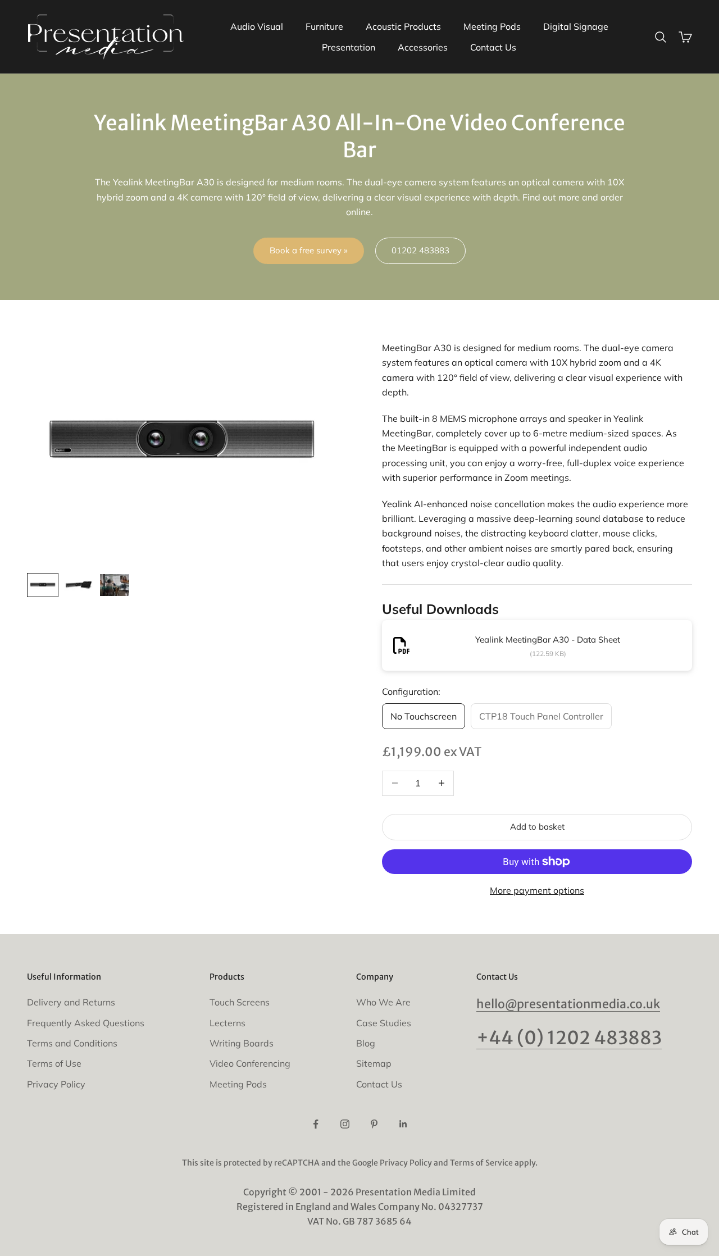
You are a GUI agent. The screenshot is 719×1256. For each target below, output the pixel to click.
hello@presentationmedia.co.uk (568, 1004)
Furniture (324, 26)
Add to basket (537, 826)
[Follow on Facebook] (315, 1124)
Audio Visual (256, 26)
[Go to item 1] (42, 585)
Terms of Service (481, 1163)
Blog (365, 1043)
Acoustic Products (403, 26)
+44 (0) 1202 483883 (569, 1037)
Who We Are (383, 1002)
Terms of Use (54, 1063)
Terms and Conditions (72, 1043)
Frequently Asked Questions (85, 1023)
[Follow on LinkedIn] (403, 1124)
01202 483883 (420, 250)
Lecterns (227, 1023)
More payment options (537, 890)
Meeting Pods (492, 26)
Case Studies (383, 1023)
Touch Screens (240, 1002)
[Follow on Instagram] (345, 1124)
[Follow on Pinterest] (374, 1124)
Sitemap (374, 1063)
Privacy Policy (56, 1084)
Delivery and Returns (71, 1002)
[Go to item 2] (78, 585)
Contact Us (493, 47)
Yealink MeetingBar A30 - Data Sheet (547, 639)
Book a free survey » (309, 250)
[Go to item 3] (114, 585)
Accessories (423, 47)
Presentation (348, 47)
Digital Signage (575, 26)
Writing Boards (242, 1043)
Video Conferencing (250, 1063)
